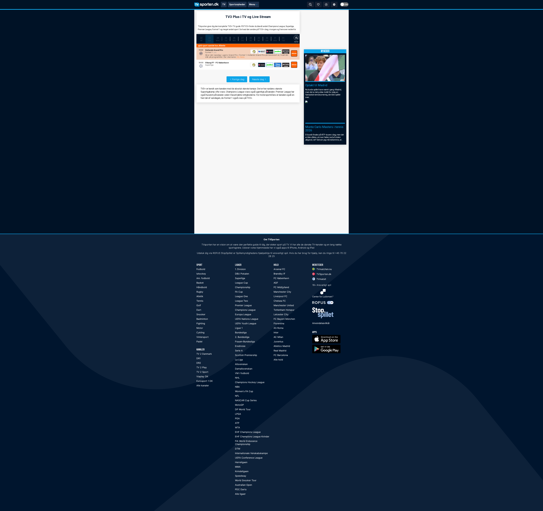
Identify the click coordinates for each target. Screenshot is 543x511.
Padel (199, 341)
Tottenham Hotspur (284, 309)
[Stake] (277, 65)
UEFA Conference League (248, 457)
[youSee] (277, 51)
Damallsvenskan (243, 368)
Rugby (199, 291)
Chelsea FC (280, 300)
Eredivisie (240, 346)
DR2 (198, 362)
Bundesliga (241, 332)
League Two (241, 300)
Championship (242, 287)
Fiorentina (279, 323)
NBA (237, 386)
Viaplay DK (202, 376)
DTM (237, 448)
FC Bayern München (284, 318)
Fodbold (200, 269)
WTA (237, 427)
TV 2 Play (201, 367)
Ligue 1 (239, 328)
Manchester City (282, 291)
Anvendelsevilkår (321, 323)
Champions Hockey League (249, 382)
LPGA (238, 413)
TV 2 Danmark (204, 353)
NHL (237, 377)
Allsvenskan (241, 364)
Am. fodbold (203, 278)
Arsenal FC (279, 269)
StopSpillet (227, 253)
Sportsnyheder (237, 4)
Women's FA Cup (244, 391)
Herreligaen (241, 462)
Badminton (202, 318)
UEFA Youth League (245, 323)
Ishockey (201, 273)
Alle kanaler (202, 385)
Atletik (199, 296)
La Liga (239, 359)
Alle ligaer (240, 493)
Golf (198, 305)
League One (241, 296)
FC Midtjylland (281, 287)
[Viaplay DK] (269, 51)
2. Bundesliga (242, 337)
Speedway (240, 475)
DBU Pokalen (242, 273)
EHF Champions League (248, 432)
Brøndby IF (279, 273)
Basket (200, 282)
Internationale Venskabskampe (251, 453)
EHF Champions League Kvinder (252, 436)
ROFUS (216, 253)
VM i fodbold (242, 373)
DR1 (198, 358)
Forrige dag (238, 79)
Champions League (245, 309)
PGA (237, 418)
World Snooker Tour (245, 480)
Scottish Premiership (246, 355)
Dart (198, 309)
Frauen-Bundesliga (245, 341)
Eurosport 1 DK (204, 381)
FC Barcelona (281, 355)
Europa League (243, 314)
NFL (237, 395)
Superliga (240, 278)
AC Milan (278, 337)
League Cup (241, 282)
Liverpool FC (280, 296)
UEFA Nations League (246, 318)
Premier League (243, 305)
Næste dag (258, 79)
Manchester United (284, 305)
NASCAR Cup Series (246, 400)
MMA (238, 466)
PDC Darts (240, 489)
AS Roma (278, 328)
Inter (276, 332)
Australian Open (243, 484)
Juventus (278, 341)
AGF (276, 282)
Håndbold (201, 287)
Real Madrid (280, 350)
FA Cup (239, 291)
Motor (199, 328)
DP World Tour (243, 409)
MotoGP (239, 404)
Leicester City (281, 314)
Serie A (239, 350)
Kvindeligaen (241, 471)
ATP (237, 423)
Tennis (199, 300)
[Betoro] (285, 51)
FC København (281, 278)
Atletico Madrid (282, 346)
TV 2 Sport (202, 371)
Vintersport (202, 337)
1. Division (240, 269)
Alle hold (278, 359)
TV (223, 4)
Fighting (200, 323)
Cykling (200, 332)
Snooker (200, 314)
